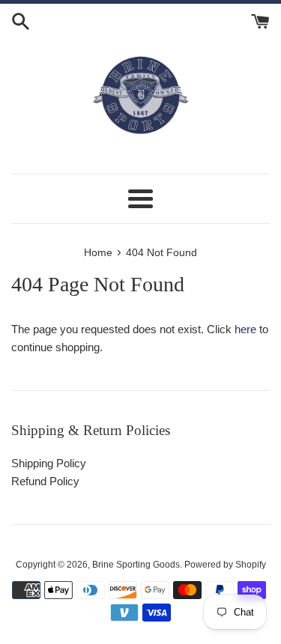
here (245, 329)
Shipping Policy (48, 463)
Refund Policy (45, 481)
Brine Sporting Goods (136, 564)
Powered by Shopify (225, 564)
